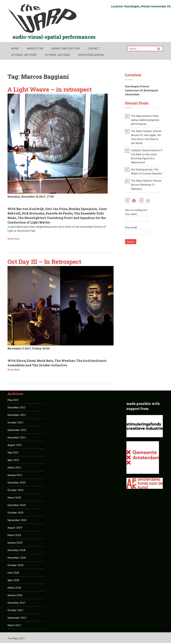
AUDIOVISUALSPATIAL (91, 54)
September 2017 (17, 617)
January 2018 (15, 595)
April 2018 (13, 580)
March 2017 (14, 625)
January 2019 (15, 542)
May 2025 (13, 400)
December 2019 (17, 505)
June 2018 (13, 572)
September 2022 (17, 430)
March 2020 (14, 497)
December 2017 (17, 602)
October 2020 (15, 490)
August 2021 (15, 445)
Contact (93, 48)
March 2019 (14, 535)
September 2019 (17, 520)
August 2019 (15, 527)
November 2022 (17, 415)
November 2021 (17, 437)
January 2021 (15, 475)
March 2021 (14, 467)
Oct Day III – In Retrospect (44, 261)
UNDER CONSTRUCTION (65, 48)
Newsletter (35, 48)
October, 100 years (24, 54)
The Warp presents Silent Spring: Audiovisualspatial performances (145, 119)
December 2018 (17, 550)
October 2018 (15, 565)
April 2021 (13, 460)
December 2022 (17, 407)
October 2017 (15, 610)
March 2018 (14, 587)
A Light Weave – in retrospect (50, 89)
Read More (14, 238)
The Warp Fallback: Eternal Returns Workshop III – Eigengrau (146, 184)
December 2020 (17, 482)
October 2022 (15, 422)
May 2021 (13, 452)
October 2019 (15, 512)
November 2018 (17, 557)
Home (15, 48)
